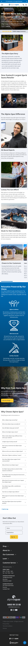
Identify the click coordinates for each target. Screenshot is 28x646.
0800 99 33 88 (14, 604)
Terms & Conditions (7, 626)
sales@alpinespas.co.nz (14, 607)
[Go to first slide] (26, 1)
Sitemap (5, 628)
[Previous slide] (1, 1)
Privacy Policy (6, 624)
